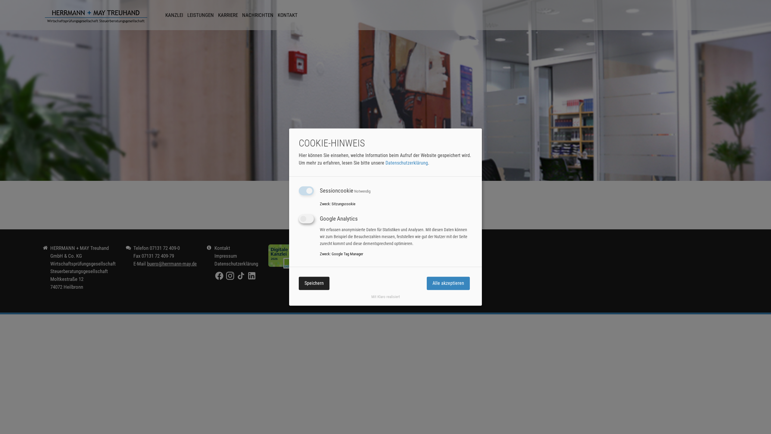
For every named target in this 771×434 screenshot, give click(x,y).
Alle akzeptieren (448, 283)
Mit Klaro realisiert (385, 296)
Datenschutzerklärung (407, 163)
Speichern (314, 283)
